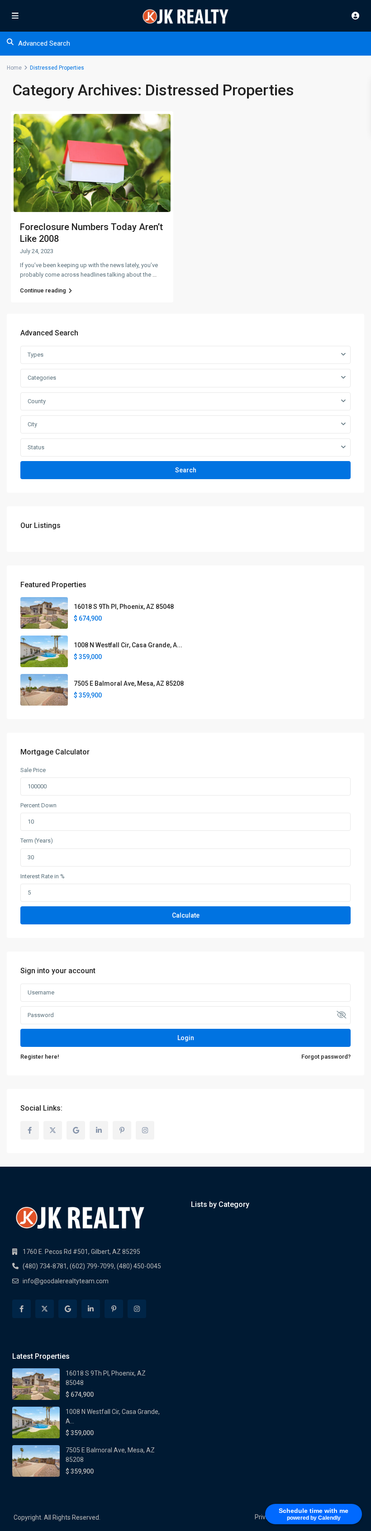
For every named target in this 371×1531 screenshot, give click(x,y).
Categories (42, 377)
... (154, 274)
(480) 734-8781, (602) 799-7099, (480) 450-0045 (92, 1266)
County (37, 401)
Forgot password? (326, 1056)
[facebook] (29, 1130)
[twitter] (52, 1130)
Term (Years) (36, 840)
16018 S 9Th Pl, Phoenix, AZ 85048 (124, 606)
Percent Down (38, 805)
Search (185, 470)
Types (35, 354)
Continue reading (43, 290)
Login (185, 1037)
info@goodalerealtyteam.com (66, 1281)
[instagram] (145, 1130)
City (32, 424)
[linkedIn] (99, 1130)
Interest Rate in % (42, 876)
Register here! (39, 1056)
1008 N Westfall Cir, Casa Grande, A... (128, 645)
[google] (76, 1130)
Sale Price (33, 770)
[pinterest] (122, 1130)
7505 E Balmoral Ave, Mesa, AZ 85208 (129, 683)
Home (14, 68)
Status (36, 447)
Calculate (186, 915)
